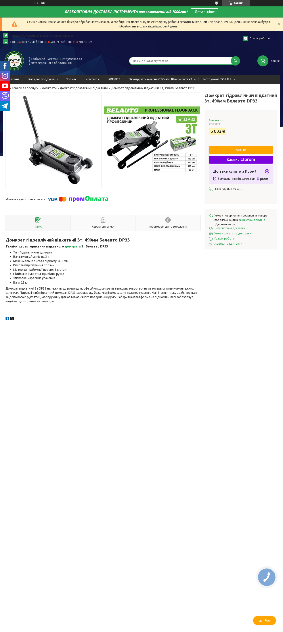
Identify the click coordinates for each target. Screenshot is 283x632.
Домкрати (49, 88)
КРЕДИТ (114, 79)
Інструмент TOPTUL (217, 79)
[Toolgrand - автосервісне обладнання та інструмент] (14, 60)
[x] (12, 319)
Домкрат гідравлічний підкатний (84, 88)
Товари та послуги (25, 88)
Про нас (71, 79)
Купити (241, 149)
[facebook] (7, 319)
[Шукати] (235, 61)
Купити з (233, 159)
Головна (13, 79)
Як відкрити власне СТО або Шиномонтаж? (160, 79)
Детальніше (205, 12)
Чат (268, 620)
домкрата (73, 246)
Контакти (92, 79)
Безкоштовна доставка (229, 228)
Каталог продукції (42, 79)
